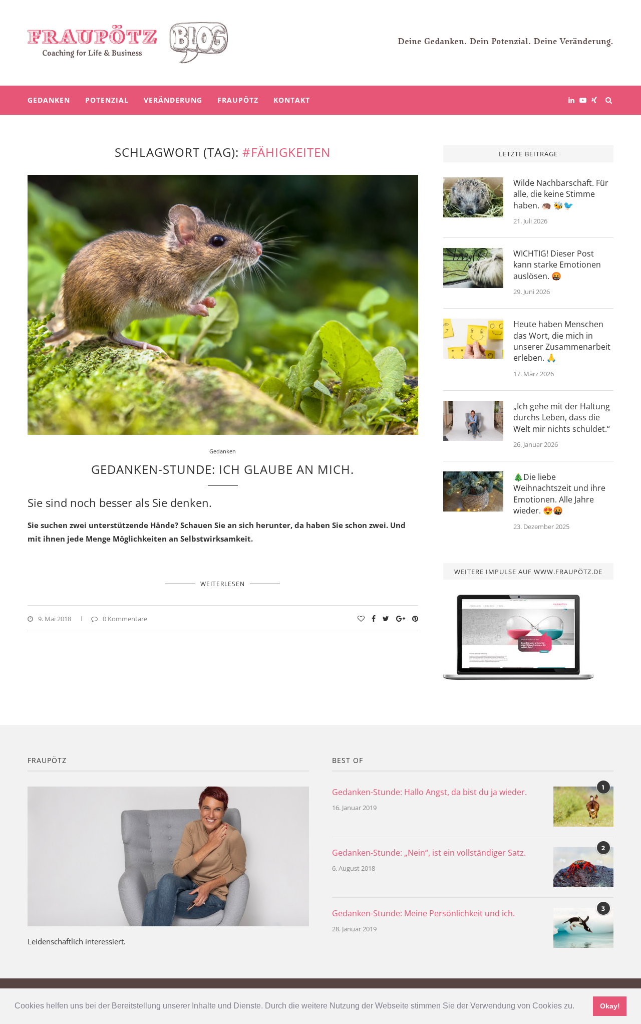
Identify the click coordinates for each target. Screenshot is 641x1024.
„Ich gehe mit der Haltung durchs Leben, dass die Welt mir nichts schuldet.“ (561, 417)
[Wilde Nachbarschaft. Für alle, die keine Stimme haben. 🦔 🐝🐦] (473, 197)
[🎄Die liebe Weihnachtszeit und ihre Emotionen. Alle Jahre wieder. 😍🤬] (473, 491)
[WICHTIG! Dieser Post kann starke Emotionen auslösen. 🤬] (473, 268)
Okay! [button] (610, 1006)
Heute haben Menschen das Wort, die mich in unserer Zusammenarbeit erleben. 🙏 (561, 341)
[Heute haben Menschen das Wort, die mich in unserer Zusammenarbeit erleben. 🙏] (473, 339)
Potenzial (107, 100)
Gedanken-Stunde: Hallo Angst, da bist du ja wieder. (429, 792)
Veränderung (173, 100)
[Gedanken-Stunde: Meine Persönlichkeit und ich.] (583, 928)
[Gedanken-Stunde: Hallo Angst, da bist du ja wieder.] (583, 807)
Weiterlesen (222, 584)
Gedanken (49, 100)
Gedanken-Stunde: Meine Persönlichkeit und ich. (423, 913)
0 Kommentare (125, 618)
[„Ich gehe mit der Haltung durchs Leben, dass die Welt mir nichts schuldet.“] (473, 421)
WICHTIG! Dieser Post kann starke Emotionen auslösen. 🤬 (557, 265)
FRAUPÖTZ (237, 100)
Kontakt (291, 100)
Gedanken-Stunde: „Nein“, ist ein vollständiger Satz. (429, 852)
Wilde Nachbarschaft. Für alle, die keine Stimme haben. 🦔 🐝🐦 (560, 194)
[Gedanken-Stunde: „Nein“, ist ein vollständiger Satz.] (583, 867)
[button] (577, 1006)
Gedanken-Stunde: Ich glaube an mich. (222, 469)
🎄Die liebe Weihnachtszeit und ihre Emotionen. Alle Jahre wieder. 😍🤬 (559, 493)
